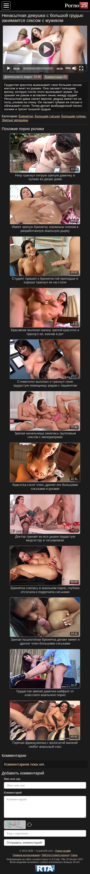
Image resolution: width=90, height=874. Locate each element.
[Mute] (74, 68)
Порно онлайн (63, 850)
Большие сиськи (47, 116)
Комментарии (53, 76)
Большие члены (73, 116)
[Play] (45, 49)
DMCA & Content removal (55, 855)
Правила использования (26, 855)
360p (68, 68)
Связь (74, 855)
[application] (45, 49)
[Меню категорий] (6, 5)
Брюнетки (26, 116)
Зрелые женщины (15, 120)
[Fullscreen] (81, 68)
